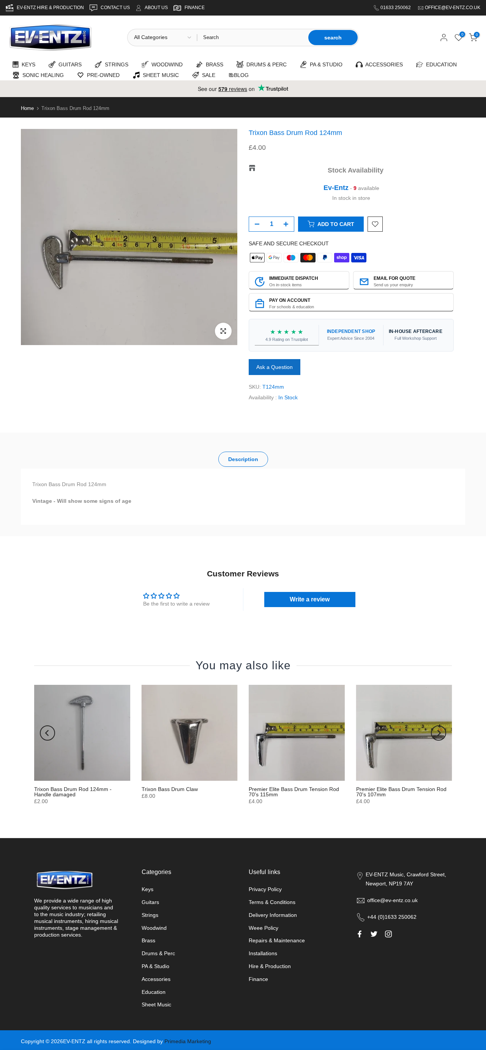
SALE (207, 75)
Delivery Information (273, 915)
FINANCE (195, 7)
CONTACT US (116, 7)
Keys (147, 889)
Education (154, 992)
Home (27, 108)
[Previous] (47, 733)
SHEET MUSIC (159, 75)
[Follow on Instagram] (388, 934)
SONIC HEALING (41, 75)
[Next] (438, 733)
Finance (258, 979)
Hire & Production (270, 966)
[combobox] (252, 37)
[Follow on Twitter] (374, 934)
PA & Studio (155, 966)
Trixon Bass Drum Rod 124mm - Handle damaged (73, 791)
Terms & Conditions (272, 902)
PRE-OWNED (102, 75)
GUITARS (68, 64)
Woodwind (154, 928)
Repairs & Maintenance (277, 940)
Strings (150, 915)
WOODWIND (165, 64)
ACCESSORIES (383, 64)
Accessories (156, 979)
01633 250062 (396, 7)
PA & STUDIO (324, 64)
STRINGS (115, 64)
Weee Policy (263, 928)
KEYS (27, 64)
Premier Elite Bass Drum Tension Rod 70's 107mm (401, 791)
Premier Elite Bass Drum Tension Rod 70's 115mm (294, 791)
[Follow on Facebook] (359, 934)
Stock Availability (355, 170)
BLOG (241, 75)
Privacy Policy (265, 889)
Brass (148, 940)
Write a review (310, 599)
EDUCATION (440, 64)
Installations (263, 953)
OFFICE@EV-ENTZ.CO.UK (452, 7)
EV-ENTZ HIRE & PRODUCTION (51, 7)
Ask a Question (274, 367)
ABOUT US (156, 7)
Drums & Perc (158, 953)
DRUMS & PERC (265, 64)
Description (243, 459)
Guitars (150, 902)
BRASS (213, 64)
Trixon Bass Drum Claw (170, 789)
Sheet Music (156, 1004)
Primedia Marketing (187, 1041)
